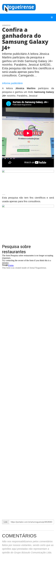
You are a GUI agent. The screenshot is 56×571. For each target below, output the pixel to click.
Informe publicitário (12, 83)
